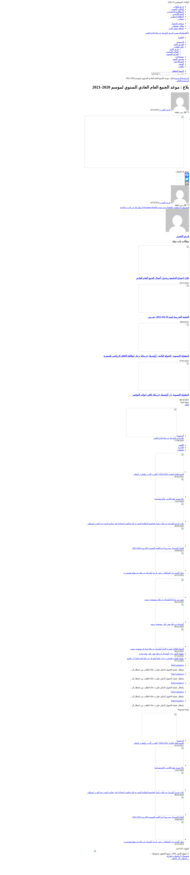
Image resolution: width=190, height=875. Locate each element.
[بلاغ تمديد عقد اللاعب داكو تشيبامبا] (169, 496)
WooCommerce (177, 665)
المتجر (181, 64)
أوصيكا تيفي (179, 62)
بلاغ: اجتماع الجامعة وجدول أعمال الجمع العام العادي (162, 278)
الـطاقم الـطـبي (177, 16)
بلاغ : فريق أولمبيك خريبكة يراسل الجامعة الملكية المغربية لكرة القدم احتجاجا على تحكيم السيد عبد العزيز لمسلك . (135, 523)
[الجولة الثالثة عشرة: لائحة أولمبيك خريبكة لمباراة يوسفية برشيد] (169, 646)
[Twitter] (95, 179)
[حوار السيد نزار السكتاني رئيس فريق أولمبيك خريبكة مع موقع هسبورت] (169, 570)
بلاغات (181, 66)
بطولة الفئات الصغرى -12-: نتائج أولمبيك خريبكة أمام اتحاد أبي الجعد (155, 658)
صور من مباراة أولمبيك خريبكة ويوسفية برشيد (164, 600)
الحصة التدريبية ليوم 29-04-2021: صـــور (168, 317)
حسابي (181, 19)
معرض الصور (178, 59)
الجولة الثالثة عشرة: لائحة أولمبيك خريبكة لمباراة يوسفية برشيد (157, 649)
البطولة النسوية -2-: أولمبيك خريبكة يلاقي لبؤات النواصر (160, 394)
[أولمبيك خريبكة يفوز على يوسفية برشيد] (169, 622)
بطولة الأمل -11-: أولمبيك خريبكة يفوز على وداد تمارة (161, 654)
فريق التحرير (164, 110)
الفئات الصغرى (172, 52)
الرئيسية (180, 42)
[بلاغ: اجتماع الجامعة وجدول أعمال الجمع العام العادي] (164, 273)
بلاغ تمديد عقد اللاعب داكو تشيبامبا (169, 499)
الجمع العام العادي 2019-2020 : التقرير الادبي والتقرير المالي (158, 474)
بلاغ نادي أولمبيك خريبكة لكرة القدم (169, 438)
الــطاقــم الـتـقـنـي (175, 12)
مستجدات (179, 57)
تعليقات (180, 450)
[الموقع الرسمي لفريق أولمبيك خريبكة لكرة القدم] (167, 33)
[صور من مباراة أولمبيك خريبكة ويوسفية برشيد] (169, 597)
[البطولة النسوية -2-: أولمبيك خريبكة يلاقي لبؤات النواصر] (164, 390)
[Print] (95, 183)
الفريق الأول (178, 44)
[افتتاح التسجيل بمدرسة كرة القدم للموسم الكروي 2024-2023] (169, 546)
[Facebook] (95, 175)
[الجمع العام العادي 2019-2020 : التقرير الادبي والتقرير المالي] (169, 472)
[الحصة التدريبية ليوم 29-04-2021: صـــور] (164, 312)
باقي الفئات (179, 47)
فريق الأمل (174, 49)
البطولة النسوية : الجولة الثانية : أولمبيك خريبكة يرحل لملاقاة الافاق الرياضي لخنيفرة (146, 356)
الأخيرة (181, 447)
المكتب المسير (177, 9)
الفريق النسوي (172, 54)
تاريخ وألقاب (178, 7)
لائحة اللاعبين (178, 14)
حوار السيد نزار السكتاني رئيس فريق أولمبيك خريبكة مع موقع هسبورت (154, 573)
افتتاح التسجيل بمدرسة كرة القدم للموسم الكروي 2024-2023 (158, 548)
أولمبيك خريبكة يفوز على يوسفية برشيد (167, 624)
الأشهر (181, 445)
